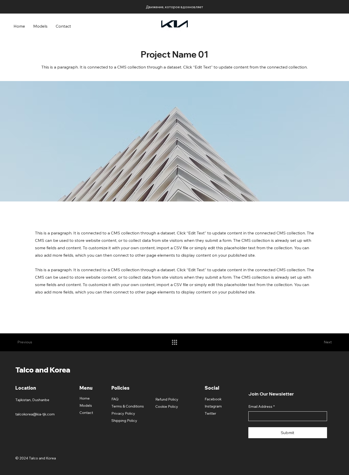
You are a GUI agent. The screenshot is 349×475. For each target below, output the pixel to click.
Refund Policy (166, 399)
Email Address (261, 406)
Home (84, 398)
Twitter (210, 413)
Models (85, 405)
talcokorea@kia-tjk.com (35, 414)
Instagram (213, 406)
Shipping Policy (124, 420)
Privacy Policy (123, 413)
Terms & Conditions (127, 406)
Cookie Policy (166, 406)
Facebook (213, 399)
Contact (86, 412)
